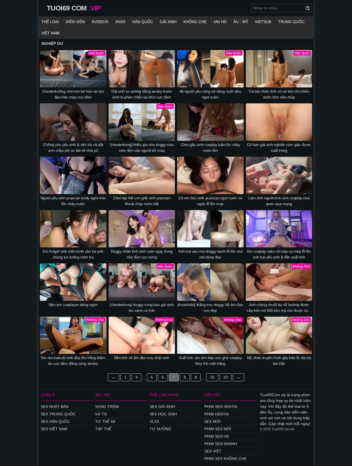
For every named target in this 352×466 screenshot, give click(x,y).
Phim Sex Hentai (220, 406)
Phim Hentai (216, 414)
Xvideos (100, 22)
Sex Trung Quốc (58, 414)
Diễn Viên (75, 22)
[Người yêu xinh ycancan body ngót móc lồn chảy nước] (73, 175)
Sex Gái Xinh (162, 406)
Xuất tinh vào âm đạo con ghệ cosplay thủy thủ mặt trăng (210, 360)
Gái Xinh (168, 22)
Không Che (195, 22)
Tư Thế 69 (105, 421)
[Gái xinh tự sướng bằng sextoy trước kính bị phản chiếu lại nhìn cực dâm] (142, 68)
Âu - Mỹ (240, 22)
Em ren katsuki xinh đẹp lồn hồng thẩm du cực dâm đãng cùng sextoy (73, 360)
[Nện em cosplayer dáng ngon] (73, 282)
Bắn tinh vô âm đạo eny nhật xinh (141, 357)
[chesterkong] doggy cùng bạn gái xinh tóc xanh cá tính (142, 307)
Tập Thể (103, 429)
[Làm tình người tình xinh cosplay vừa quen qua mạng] (279, 175)
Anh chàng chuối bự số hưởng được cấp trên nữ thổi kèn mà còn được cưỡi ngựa (279, 307)
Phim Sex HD (216, 436)
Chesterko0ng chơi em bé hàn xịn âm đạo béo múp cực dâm (73, 94)
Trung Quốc (291, 22)
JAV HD (220, 22)
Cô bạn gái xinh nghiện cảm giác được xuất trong (279, 147)
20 (225, 377)
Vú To (101, 414)
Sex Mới (212, 421)
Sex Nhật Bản (54, 406)
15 (212, 377)
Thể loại (50, 22)
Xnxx (120, 22)
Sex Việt (212, 451)
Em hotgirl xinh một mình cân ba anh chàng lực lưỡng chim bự (73, 254)
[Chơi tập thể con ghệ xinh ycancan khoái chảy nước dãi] (142, 175)
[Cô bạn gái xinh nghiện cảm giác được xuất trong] (279, 122)
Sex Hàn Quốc (55, 421)
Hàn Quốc (142, 22)
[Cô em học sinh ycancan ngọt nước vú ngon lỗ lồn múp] (210, 175)
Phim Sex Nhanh (220, 444)
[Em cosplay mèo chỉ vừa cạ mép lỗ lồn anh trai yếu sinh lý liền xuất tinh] (279, 228)
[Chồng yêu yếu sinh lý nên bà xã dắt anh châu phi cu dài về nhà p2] (73, 122)
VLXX (154, 421)
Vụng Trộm (107, 406)
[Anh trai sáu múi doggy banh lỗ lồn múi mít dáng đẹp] (210, 228)
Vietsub (263, 22)
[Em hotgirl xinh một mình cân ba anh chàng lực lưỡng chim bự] (73, 228)
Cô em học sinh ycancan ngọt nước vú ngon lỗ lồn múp (210, 201)
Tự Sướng (160, 429)
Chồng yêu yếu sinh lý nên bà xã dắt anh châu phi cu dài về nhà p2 (73, 147)
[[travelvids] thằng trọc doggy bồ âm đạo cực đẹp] (210, 282)
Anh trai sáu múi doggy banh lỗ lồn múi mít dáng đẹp (210, 254)
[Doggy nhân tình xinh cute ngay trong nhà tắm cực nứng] (142, 228)
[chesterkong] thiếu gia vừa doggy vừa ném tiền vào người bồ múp (141, 147)
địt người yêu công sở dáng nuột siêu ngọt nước (210, 94)
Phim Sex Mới (217, 429)
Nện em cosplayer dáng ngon (73, 304)
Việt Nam (50, 33)
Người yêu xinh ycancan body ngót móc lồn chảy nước (73, 201)
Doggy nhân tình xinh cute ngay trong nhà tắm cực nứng (142, 254)
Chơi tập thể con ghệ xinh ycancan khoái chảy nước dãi (141, 201)
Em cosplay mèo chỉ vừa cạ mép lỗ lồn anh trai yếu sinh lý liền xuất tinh (279, 254)
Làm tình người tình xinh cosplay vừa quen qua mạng (278, 201)
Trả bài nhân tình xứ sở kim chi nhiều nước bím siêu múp (278, 94)
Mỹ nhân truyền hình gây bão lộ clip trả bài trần (279, 360)
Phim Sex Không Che (225, 458)
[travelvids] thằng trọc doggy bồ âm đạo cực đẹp (210, 307)
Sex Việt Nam (54, 429)
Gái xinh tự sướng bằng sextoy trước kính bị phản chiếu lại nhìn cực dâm (141, 94)
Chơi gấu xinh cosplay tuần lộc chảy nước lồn (210, 147)
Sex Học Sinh (163, 414)
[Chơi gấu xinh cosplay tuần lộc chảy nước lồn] (210, 122)
